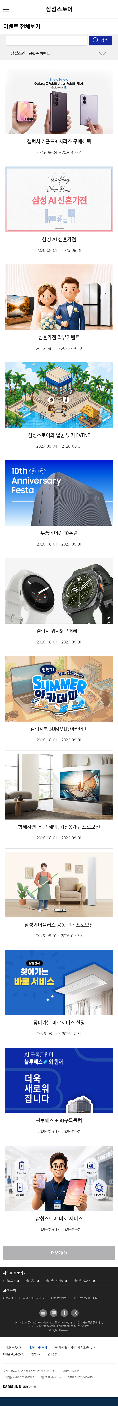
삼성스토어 (9, 1280)
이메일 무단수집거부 (13, 1354)
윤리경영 (52, 1354)
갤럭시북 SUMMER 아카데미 (59, 729)
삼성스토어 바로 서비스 (59, 1219)
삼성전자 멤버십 (54, 1280)
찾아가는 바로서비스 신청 (59, 1023)
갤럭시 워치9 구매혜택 (59, 631)
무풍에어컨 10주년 (59, 533)
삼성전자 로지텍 (83, 1280)
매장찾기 (8, 1298)
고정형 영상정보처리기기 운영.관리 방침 (75, 1347)
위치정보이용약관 (12, 1347)
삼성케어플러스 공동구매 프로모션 (59, 925)
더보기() (59, 1253)
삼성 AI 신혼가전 (59, 239)
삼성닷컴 (30, 1280)
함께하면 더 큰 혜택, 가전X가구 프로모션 (59, 827)
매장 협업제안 (59, 1298)
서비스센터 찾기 (32, 1298)
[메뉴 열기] (6, 9)
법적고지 (36, 1354)
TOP (59, 1401)
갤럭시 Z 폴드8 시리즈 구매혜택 (59, 141)
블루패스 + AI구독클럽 (59, 1121)
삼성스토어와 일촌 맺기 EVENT (59, 435)
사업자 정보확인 (49, 1377)
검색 (104, 40)
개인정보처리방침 (37, 1347)
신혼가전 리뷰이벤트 (59, 337)
